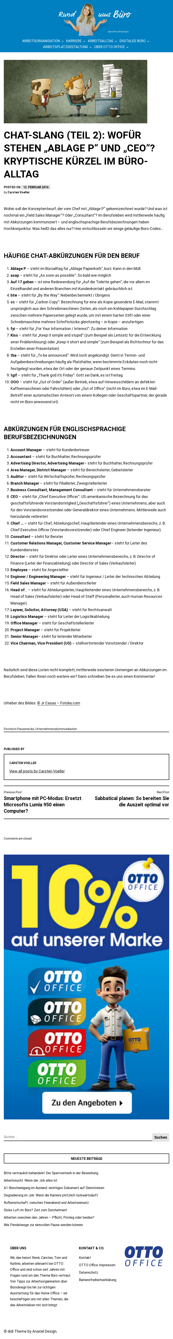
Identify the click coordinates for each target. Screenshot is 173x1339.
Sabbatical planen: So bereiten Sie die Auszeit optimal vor (132, 799)
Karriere (73, 41)
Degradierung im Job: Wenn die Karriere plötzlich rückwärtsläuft (51, 1195)
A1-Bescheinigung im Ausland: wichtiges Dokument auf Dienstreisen (54, 1188)
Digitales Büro (132, 41)
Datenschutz (88, 1272)
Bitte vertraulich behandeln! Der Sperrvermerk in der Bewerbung (51, 1173)
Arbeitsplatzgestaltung (65, 47)
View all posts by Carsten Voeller (37, 771)
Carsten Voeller (19, 192)
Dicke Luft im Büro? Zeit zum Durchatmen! (35, 1210)
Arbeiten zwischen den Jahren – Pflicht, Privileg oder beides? (49, 1217)
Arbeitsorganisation (41, 41)
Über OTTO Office (109, 47)
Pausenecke (25, 729)
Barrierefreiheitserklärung (97, 1280)
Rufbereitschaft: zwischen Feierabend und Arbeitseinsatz (46, 1203)
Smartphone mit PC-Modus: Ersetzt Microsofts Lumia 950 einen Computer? (42, 802)
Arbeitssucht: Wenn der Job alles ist (30, 1180)
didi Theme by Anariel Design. (32, 1331)
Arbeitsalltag (100, 41)
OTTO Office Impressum (97, 1265)
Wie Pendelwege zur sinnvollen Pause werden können (43, 1225)
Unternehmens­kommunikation (56, 729)
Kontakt (85, 1258)
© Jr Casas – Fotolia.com (58, 703)
